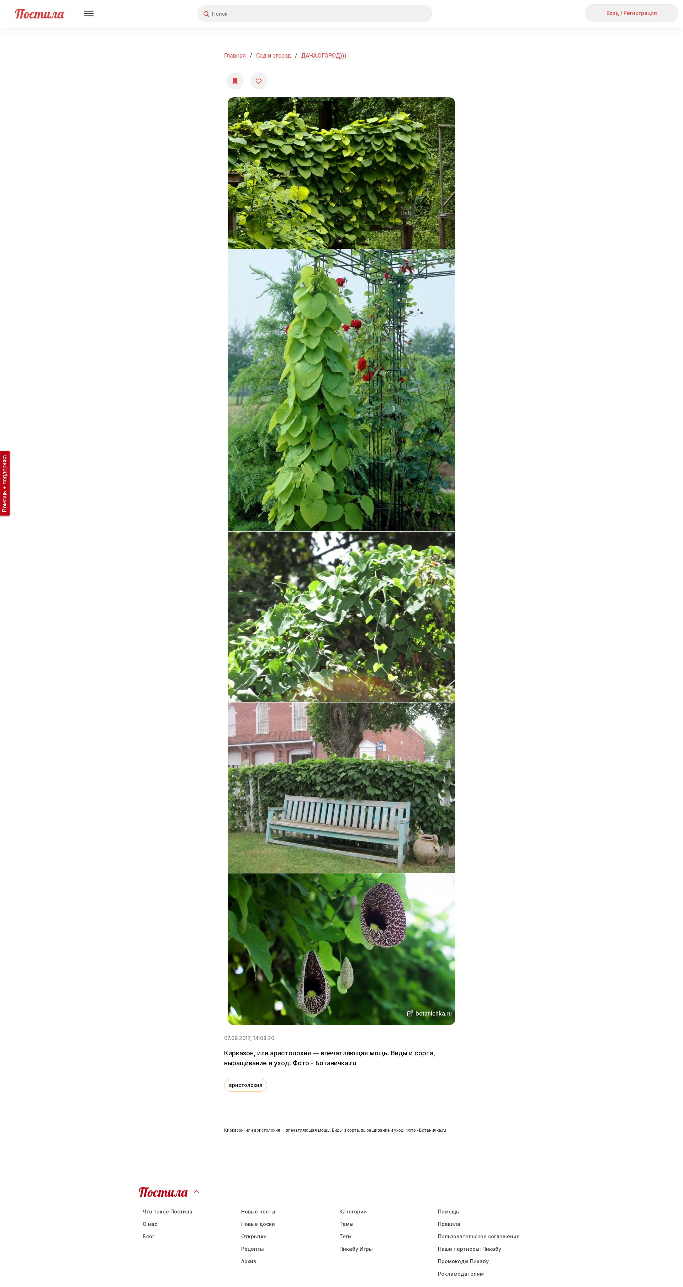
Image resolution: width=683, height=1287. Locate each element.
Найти (400, 14)
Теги (345, 1236)
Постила (39, 14)
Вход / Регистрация (632, 13)
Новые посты (258, 1211)
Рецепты (252, 1249)
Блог (148, 1236)
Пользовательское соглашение (479, 1236)
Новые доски (258, 1224)
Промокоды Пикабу (463, 1261)
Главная (235, 55)
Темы (346, 1224)
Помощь (448, 1211)
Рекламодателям (461, 1274)
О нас (150, 1224)
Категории (353, 1211)
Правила (449, 1224)
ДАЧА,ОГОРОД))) (323, 55)
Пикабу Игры (356, 1249)
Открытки (254, 1236)
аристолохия (246, 1085)
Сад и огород (273, 55)
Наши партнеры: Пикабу (469, 1249)
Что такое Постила (167, 1211)
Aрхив (248, 1261)
